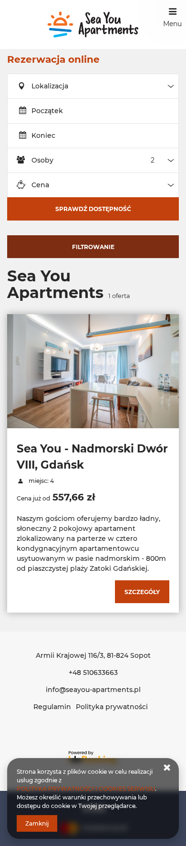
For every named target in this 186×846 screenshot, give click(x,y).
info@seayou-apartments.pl (93, 689)
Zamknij (37, 823)
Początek (47, 110)
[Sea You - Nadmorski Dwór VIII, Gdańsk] (93, 371)
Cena (40, 185)
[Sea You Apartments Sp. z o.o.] (93, 24)
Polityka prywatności (112, 706)
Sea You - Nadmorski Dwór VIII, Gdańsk (92, 456)
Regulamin (52, 706)
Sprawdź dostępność (93, 208)
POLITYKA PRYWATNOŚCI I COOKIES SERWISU (86, 788)
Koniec (43, 135)
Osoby (42, 160)
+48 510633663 (93, 672)
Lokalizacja (49, 86)
